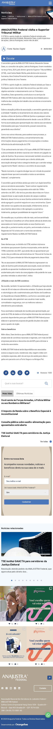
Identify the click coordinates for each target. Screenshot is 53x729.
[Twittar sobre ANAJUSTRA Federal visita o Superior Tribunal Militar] (27, 372)
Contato (42, 688)
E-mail (7, 476)
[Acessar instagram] (6, 688)
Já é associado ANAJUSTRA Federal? (19, 488)
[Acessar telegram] (15, 688)
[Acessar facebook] (2, 688)
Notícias (11, 16)
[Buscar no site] (49, 678)
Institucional (21, 16)
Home (4, 16)
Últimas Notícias (24, 393)
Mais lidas (7, 393)
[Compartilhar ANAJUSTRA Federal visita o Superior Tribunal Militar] (5, 372)
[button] (50, 3)
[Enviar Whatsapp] (20, 372)
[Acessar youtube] (11, 688)
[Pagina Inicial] (8, 3)
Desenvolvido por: (8, 725)
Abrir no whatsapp (48, 715)
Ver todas (44, 442)
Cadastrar (26, 502)
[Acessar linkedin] (19, 688)
